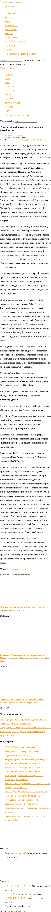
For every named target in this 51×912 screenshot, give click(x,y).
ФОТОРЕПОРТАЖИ (13, 103)
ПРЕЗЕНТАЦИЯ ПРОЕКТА (18, 886)
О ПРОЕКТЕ (11, 894)
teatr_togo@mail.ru (19, 853)
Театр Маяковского (16, 569)
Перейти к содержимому (12, 2)
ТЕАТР (7, 79)
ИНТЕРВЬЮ (9, 91)
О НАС (7, 111)
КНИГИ (8, 95)
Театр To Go (7, 6)
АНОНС (21, 140)
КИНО (7, 83)
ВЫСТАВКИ (10, 87)
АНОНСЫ (9, 107)
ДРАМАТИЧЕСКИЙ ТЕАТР (36, 140)
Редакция (19, 135)
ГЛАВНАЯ (9, 75)
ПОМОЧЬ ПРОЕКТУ (15, 898)
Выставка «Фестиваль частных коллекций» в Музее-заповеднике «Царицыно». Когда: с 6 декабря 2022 (25, 658)
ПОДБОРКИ (9, 99)
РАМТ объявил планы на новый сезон (23, 747)
